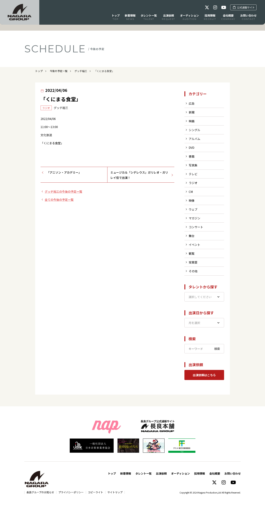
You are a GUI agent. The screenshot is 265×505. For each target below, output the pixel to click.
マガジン (194, 218)
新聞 (192, 112)
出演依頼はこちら (204, 375)
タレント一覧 (143, 473)
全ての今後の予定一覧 (59, 199)
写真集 (193, 165)
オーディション (180, 473)
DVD (191, 147)
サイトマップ (115, 492)
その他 (193, 271)
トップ (39, 71)
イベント (194, 244)
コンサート (196, 227)
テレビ (193, 174)
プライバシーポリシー (71, 492)
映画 (192, 121)
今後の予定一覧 (58, 71)
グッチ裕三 (80, 71)
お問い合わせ (232, 473)
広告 (192, 103)
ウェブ (193, 209)
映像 (192, 200)
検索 (217, 349)
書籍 (192, 156)
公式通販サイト (246, 7)
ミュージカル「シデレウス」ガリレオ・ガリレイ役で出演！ (139, 175)
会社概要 (214, 473)
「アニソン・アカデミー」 (64, 172)
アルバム (194, 139)
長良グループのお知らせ (40, 492)
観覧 (192, 253)
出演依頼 (161, 473)
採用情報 (199, 473)
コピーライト (95, 492)
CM (191, 191)
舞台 (192, 236)
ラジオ (193, 183)
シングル (194, 130)
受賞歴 (193, 262)
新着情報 (125, 473)
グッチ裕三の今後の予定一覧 (63, 191)
